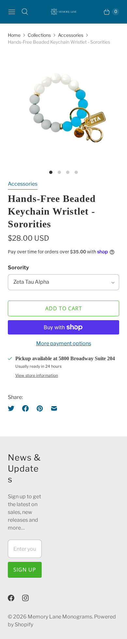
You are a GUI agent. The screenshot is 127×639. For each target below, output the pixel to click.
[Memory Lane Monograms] (63, 11)
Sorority (18, 267)
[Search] (24, 12)
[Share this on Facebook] (25, 408)
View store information (36, 375)
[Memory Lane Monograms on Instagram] (29, 598)
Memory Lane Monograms (60, 617)
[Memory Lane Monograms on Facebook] (15, 598)
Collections (39, 35)
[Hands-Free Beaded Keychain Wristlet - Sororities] (63, 108)
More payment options (63, 343)
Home (14, 35)
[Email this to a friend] (54, 408)
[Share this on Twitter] (13, 408)
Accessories (70, 35)
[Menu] (11, 12)
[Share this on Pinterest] (40, 408)
